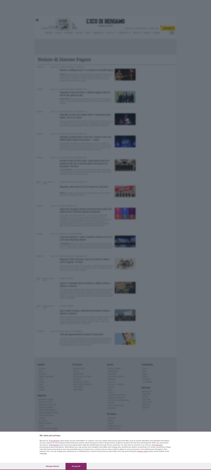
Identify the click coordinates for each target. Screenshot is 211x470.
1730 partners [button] (54, 441)
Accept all (76, 466)
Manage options (52, 466)
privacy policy (142, 451)
